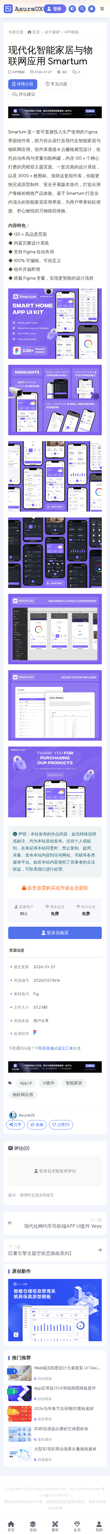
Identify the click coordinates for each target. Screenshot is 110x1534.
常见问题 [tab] (59, 84)
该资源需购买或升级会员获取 (57, 888)
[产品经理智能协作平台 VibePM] (55, 114)
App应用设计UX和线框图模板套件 (65, 1388)
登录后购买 (58, 932)
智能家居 (74, 1083)
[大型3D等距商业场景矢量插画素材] (20, 1454)
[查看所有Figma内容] (36, 1033)
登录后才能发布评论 (57, 1171)
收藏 (39, 1124)
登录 (57, 9)
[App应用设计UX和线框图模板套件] (20, 1393)
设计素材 (52, 32)
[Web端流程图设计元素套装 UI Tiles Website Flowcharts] (20, 1373)
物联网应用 (23, 1094)
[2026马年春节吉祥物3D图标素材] (20, 1413)
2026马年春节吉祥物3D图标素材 (64, 1408)
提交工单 (65, 1048)
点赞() (63, 1124)
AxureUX (27, 1115)
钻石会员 (88, 906)
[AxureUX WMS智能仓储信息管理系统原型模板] (55, 1309)
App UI (26, 1083)
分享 (17, 1124)
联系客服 (46, 1048)
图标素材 (45, 1419)
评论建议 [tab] (27, 94)
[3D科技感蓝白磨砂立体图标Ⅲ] (20, 1434)
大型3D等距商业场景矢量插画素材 (65, 1449)
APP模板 (72, 32)
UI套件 (49, 1083)
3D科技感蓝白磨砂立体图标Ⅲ (61, 1428)
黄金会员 (57, 906)
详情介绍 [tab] (25, 84)
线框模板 (45, 1379)
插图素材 (45, 1460)
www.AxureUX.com (51, 1489)
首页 (36, 32)
